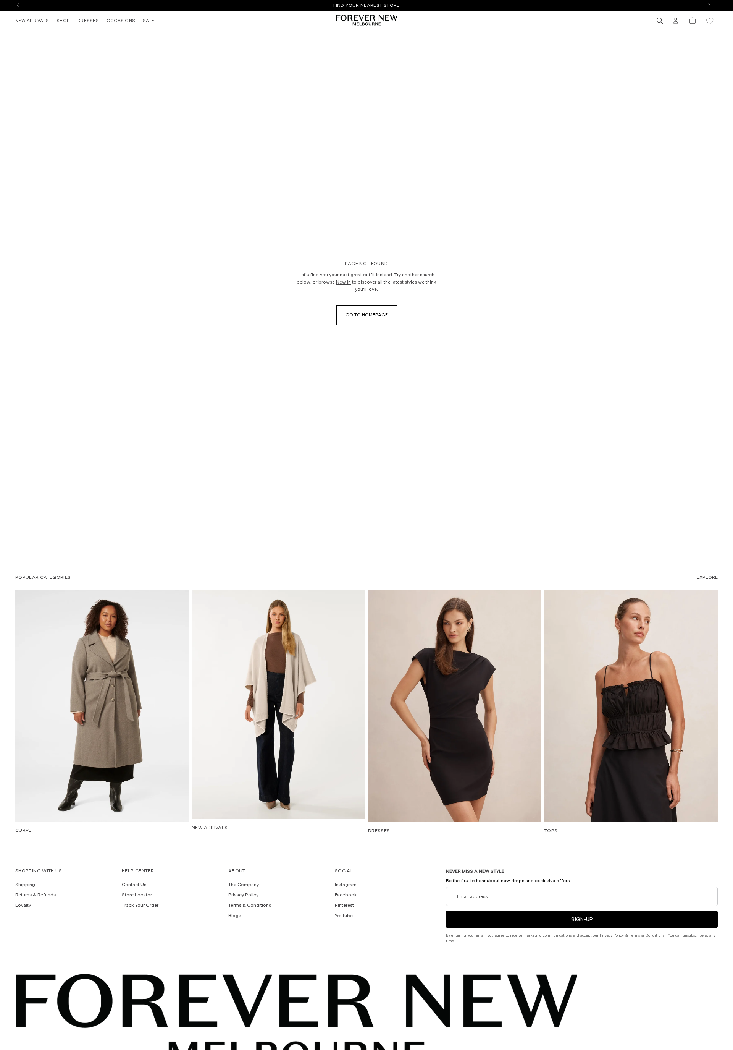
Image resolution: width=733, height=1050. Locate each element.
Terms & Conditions (249, 905)
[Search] (659, 20)
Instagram (346, 884)
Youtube (344, 915)
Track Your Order (140, 905)
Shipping (25, 884)
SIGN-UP (582, 919)
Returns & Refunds (35, 895)
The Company (243, 884)
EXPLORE (707, 577)
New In (343, 282)
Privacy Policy (243, 895)
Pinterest (344, 905)
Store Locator (137, 895)
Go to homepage (367, 315)
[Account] (675, 20)
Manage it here (409, 5)
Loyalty (23, 905)
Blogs (234, 915)
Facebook (346, 895)
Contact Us (134, 884)
